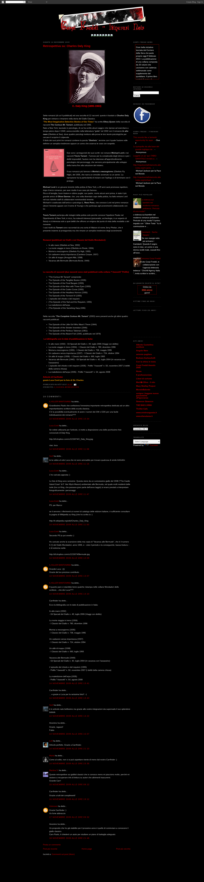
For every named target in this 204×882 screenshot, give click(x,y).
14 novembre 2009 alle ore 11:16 (69, 464)
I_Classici (59, 387)
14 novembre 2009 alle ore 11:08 (69, 449)
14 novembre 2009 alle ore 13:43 (69, 698)
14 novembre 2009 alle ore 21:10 (69, 749)
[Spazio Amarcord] (112, 36)
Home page (87, 849)
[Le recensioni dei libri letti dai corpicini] (95, 36)
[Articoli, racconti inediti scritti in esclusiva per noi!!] (106, 36)
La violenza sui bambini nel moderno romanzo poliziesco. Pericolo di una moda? (146, 205)
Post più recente (50, 849)
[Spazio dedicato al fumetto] (109, 36)
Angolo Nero (142, 350)
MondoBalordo (143, 389)
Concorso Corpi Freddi (151, 258)
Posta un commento (52, 845)
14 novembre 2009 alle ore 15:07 (69, 734)
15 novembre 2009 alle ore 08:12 (69, 784)
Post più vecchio (123, 849)
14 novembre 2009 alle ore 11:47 (69, 494)
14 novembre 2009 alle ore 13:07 (69, 576)
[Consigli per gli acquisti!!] (101, 36)
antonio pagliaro (144, 354)
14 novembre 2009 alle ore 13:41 (69, 683)
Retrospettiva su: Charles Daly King (66, 46)
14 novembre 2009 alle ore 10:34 (69, 419)
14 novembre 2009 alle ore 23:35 (69, 763)
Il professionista (144, 375)
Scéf (51, 456)
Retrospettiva (72, 387)
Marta (51, 755)
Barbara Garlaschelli (145, 358)
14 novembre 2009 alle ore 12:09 (69, 558)
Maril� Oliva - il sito (145, 382)
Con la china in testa (146, 362)
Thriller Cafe (142, 409)
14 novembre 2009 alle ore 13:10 (69, 594)
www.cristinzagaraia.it (146, 412)
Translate (154, 445)
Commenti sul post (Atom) (63, 854)
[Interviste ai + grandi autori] (98, 36)
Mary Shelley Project (145, 386)
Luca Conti (54, 425)
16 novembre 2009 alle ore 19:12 (69, 799)
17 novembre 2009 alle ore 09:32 (69, 817)
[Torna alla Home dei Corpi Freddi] (92, 36)
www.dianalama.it (144, 416)
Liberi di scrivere (144, 379)
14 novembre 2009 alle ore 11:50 (69, 524)
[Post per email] (75, 384)
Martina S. (53, 770)
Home (139, 371)
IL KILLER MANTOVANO (60, 401)
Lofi (50, 741)
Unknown (53, 806)
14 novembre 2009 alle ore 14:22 (69, 716)
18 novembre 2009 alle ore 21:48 (69, 838)
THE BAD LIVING (144, 405)
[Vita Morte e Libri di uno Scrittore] (103, 36)
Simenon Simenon (144, 401)
